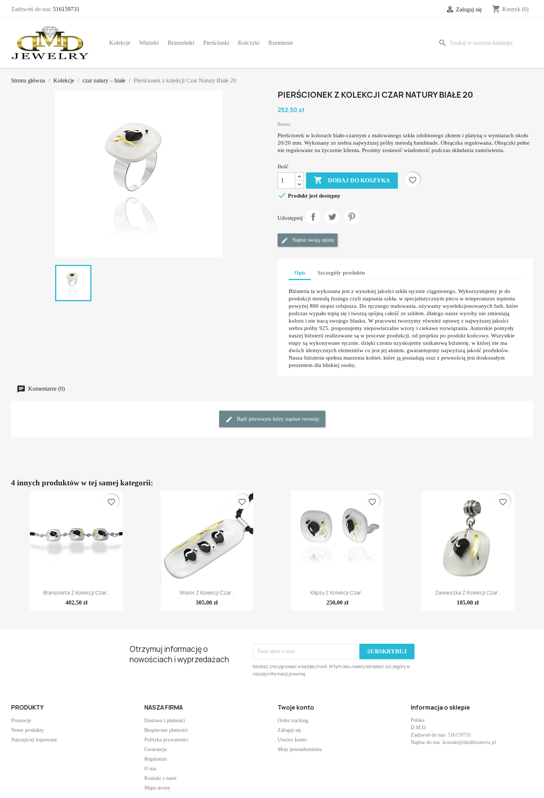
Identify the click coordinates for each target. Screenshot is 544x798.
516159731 (66, 9)
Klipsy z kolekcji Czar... (337, 592)
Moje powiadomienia (300, 749)
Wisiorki (149, 43)
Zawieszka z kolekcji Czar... (468, 592)
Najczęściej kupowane (34, 740)
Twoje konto (296, 707)
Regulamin (155, 759)
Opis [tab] (299, 273)
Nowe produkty (27, 730)
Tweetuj (332, 216)
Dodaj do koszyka (352, 180)
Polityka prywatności (166, 740)
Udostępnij (313, 216)
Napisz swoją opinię (312, 240)
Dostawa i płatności (164, 720)
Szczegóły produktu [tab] (341, 273)
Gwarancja (155, 749)
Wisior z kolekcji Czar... (206, 592)
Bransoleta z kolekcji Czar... (76, 592)
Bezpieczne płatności (166, 730)
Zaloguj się (289, 730)
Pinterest (351, 216)
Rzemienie (280, 43)
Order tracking (293, 720)
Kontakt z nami (160, 778)
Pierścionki (216, 43)
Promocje (21, 720)
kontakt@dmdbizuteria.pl (469, 742)
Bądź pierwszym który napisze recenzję (277, 419)
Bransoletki (181, 43)
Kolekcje (119, 43)
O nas (150, 768)
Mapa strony (157, 788)
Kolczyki (248, 43)
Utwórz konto (292, 740)
